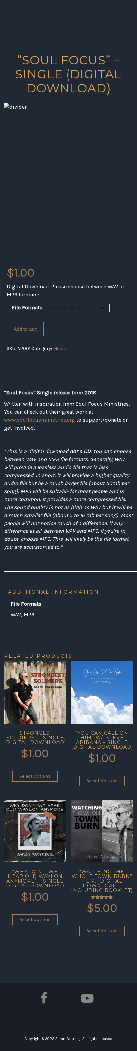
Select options (35, 776)
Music (59, 348)
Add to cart (25, 329)
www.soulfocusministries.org (39, 420)
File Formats (27, 307)
